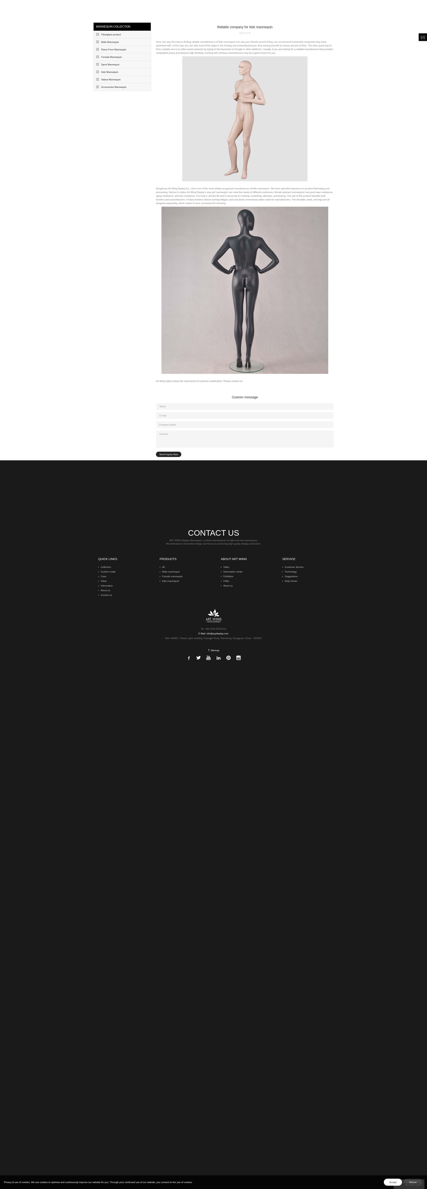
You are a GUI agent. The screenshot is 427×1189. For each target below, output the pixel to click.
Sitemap (214, 650)
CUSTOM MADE (319, 11)
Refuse (413, 1182)
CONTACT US (402, 11)
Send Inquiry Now (168, 454)
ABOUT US (381, 11)
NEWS (364, 11)
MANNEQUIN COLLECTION (287, 11)
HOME (263, 11)
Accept (392, 1182)
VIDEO (352, 11)
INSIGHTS (338, 11)
